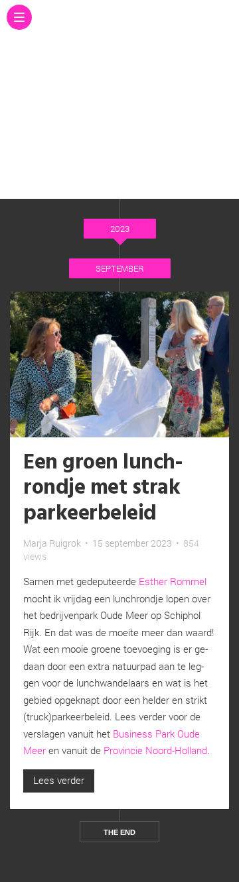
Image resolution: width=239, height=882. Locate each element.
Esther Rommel (172, 581)
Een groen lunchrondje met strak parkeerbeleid (103, 488)
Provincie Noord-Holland (155, 750)
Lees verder (58, 780)
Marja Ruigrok (52, 543)
